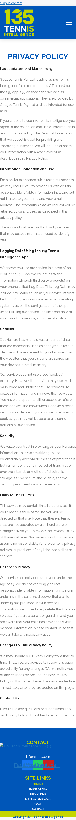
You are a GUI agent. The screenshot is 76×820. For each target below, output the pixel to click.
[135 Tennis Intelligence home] (19, 22)
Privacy (38, 783)
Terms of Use (38, 788)
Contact (38, 808)
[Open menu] (68, 22)
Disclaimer (38, 793)
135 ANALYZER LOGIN (38, 798)
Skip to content (11, 3)
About (38, 803)
